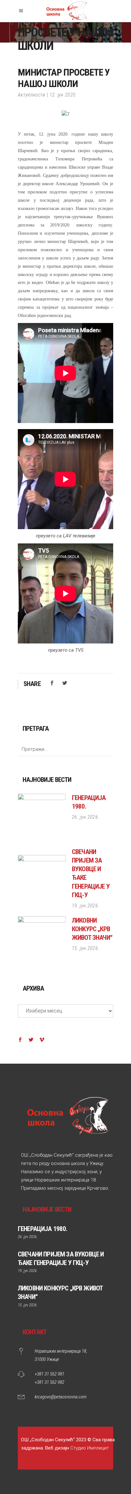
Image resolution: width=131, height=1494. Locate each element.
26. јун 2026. (85, 817)
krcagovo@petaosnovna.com (60, 1397)
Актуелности (31, 95)
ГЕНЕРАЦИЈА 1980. (42, 1229)
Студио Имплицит (89, 1448)
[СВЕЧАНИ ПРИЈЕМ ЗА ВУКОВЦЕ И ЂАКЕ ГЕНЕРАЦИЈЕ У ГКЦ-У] (42, 879)
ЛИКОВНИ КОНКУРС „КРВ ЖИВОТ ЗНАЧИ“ (92, 929)
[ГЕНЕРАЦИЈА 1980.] (42, 817)
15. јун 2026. (85, 948)
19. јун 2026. (85, 906)
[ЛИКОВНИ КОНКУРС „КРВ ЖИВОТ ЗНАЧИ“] (42, 940)
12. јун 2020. (63, 95)
